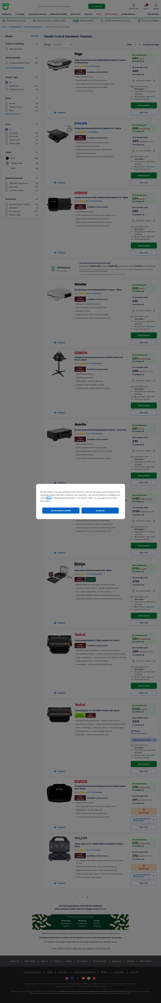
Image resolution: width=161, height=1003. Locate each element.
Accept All (100, 510)
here (49, 498)
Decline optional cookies (61, 510)
